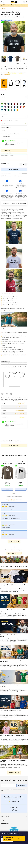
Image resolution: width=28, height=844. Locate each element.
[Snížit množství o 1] (21, 164)
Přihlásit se (22, 785)
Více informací (7, 74)
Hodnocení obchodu (14, 496)
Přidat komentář (14, 445)
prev (1, 472)
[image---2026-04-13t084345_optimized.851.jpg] (14, 256)
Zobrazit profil (13, 553)
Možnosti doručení (6, 136)
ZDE (25, 355)
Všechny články (14, 772)
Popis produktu (6, 203)
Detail (7, 489)
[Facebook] (13, 810)
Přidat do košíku (14, 169)
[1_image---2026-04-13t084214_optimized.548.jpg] (14, 232)
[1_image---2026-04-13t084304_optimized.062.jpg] (14, 280)
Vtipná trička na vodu (20, 406)
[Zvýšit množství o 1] (25, 164)
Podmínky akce (8, 146)
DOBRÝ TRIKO (24, 173)
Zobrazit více (14, 541)
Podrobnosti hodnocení (19, 16)
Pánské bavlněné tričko (19, 413)
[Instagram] (16, 810)
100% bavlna (21, 417)
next (27, 472)
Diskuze (13, 203)
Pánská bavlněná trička (19, 410)
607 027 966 (15, 802)
